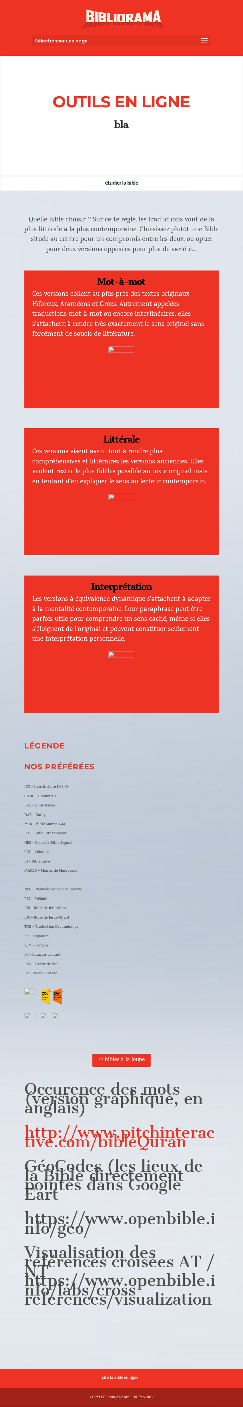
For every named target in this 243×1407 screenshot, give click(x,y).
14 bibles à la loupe (121, 1060)
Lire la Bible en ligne (120, 1378)
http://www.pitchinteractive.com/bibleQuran (119, 1137)
